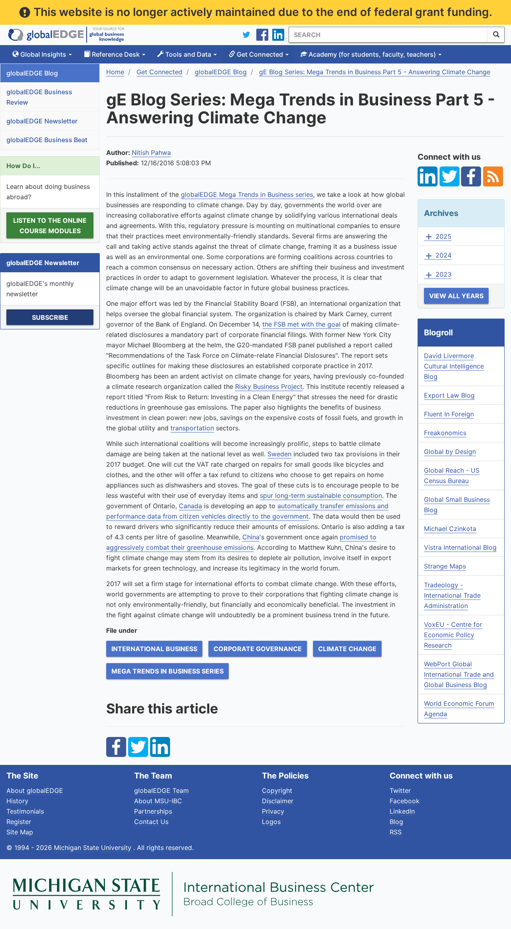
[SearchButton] (496, 35)
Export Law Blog (449, 395)
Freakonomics (445, 433)
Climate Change (347, 649)
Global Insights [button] (43, 54)
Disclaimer (277, 801)
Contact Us (151, 822)
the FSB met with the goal (301, 324)
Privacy (273, 811)
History (17, 801)
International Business (154, 649)
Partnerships (153, 811)
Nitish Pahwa (151, 152)
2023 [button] (438, 274)
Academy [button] (371, 54)
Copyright (277, 790)
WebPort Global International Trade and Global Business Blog (459, 674)
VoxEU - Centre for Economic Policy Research (453, 634)
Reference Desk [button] (115, 54)
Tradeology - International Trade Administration (452, 595)
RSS (396, 832)
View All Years (456, 296)
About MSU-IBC (158, 801)
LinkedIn (402, 811)
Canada (190, 506)
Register (18, 822)
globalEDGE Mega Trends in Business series (247, 194)
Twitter (400, 790)
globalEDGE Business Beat (46, 140)
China (250, 537)
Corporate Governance (258, 649)
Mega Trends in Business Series (167, 671)
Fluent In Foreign (449, 414)
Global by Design (450, 452)
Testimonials (25, 811)
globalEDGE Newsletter (41, 121)
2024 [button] (438, 255)
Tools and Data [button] (188, 54)
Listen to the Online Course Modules (50, 225)
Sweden (279, 454)
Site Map (19, 832)
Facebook (405, 801)
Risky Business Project (269, 386)
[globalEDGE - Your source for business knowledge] (66, 35)
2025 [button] (438, 236)
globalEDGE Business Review (39, 97)
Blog (396, 822)
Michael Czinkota (450, 529)
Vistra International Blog (460, 547)
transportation (192, 428)
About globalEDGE (34, 790)
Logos (271, 822)
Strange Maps (445, 566)
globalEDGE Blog (32, 73)
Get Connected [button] (260, 54)
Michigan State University (93, 848)
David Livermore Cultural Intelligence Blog (454, 366)
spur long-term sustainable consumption (321, 495)
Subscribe (50, 317)
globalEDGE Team (161, 790)
